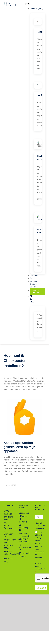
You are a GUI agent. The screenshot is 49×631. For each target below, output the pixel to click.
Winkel (25, 516)
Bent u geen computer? (39, 567)
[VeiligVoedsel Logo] (12, 3)
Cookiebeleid (25, 547)
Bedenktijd (24, 528)
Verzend (41, 587)
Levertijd (23, 522)
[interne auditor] (37, 85)
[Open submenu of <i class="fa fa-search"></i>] (33, 302)
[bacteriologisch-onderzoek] (41, 216)
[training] (37, 22)
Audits (41, 95)
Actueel (25, 513)
